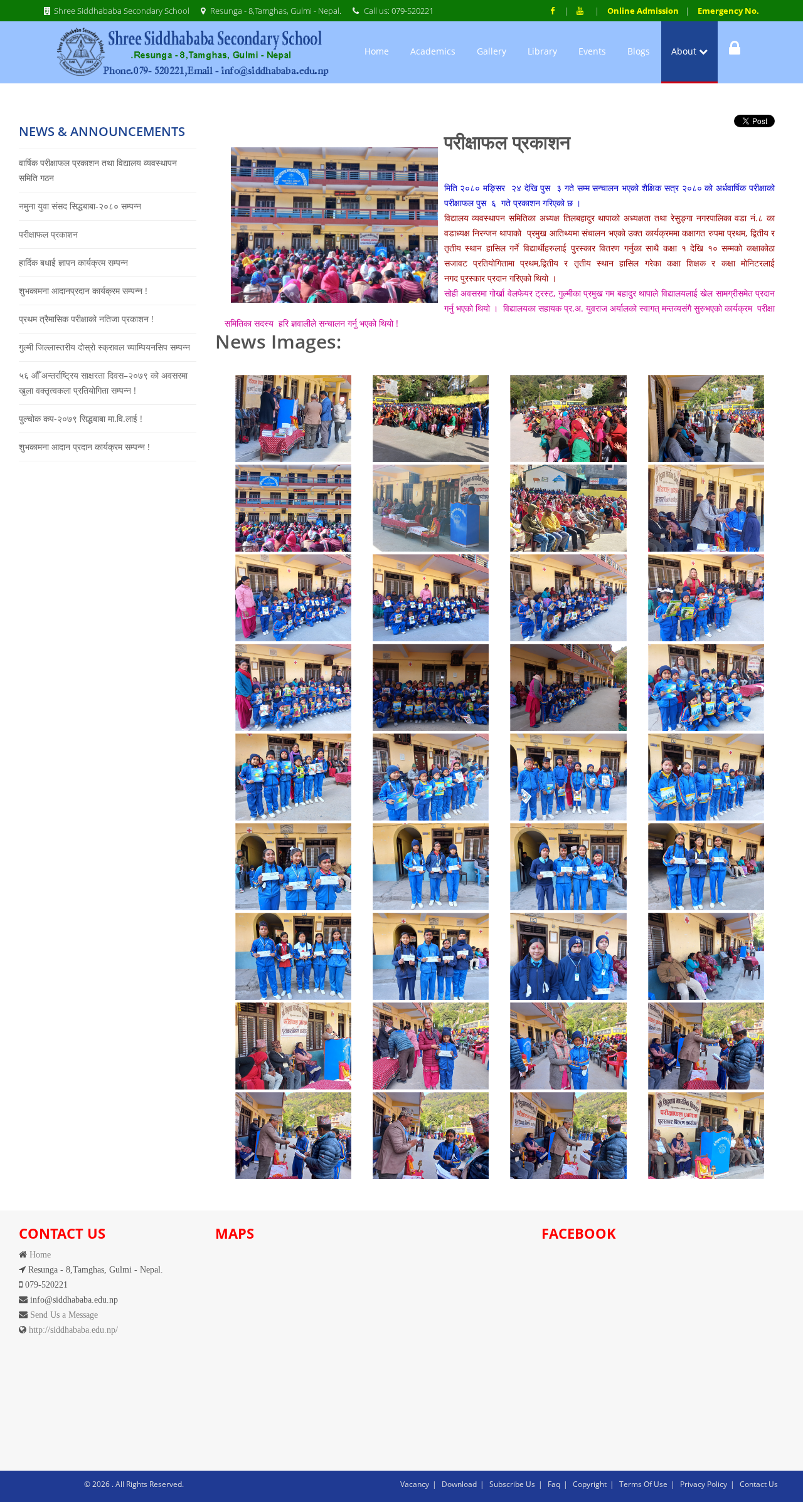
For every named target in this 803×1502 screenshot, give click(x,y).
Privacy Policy (703, 1484)
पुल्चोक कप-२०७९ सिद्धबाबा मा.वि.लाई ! (80, 418)
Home (376, 51)
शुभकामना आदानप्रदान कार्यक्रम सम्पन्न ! (83, 291)
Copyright (590, 1484)
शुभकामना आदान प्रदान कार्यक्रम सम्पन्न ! (84, 447)
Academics (432, 51)
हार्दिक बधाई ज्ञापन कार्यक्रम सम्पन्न (73, 262)
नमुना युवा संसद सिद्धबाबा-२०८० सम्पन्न (80, 206)
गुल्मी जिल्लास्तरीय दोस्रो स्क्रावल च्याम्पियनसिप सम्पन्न (104, 347)
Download (459, 1484)
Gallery (491, 51)
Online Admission (643, 10)
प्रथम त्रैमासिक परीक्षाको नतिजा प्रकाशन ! (86, 319)
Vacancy (414, 1484)
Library (542, 51)
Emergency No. (728, 10)
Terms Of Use (643, 1484)
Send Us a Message (63, 1314)
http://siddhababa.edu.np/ (72, 1329)
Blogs (638, 51)
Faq (554, 1484)
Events (592, 51)
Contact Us (759, 1484)
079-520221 (412, 10)
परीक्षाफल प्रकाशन (48, 234)
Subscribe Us (512, 1484)
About (685, 51)
